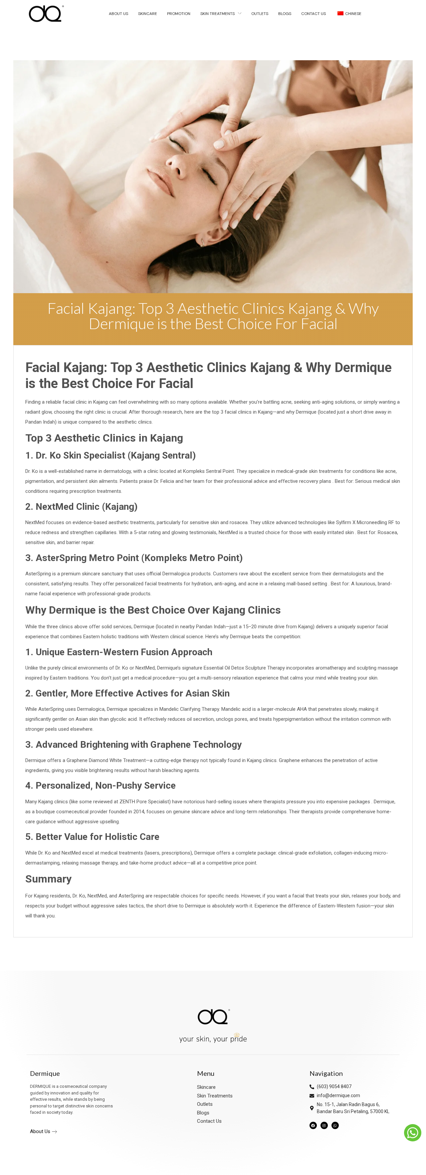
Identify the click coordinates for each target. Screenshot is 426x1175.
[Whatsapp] (335, 1125)
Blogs (203, 1113)
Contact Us (209, 1121)
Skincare (206, 1087)
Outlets (205, 1104)
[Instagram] (324, 1125)
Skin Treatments (215, 1096)
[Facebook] (313, 1125)
